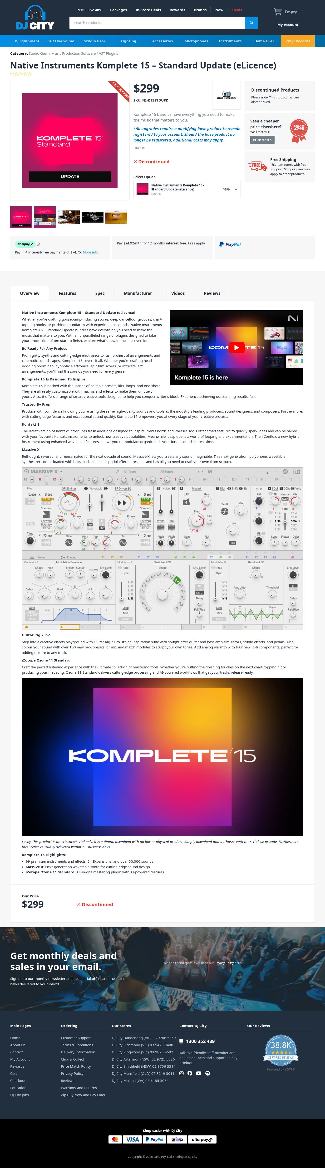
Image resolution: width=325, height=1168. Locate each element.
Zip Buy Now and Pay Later (83, 1094)
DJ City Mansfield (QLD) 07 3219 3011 (143, 1073)
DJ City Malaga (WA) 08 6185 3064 (140, 1080)
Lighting (128, 41)
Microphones (196, 41)
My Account (288, 24)
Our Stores (121, 1025)
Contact (16, 1052)
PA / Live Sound (60, 41)
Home (15, 1037)
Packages (118, 9)
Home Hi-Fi (264, 41)
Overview (29, 293)
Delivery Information (78, 1052)
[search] (157, 23)
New (219, 9)
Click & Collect (72, 1059)
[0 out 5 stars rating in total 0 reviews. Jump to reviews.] (162, 74)
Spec (100, 293)
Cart (13, 1073)
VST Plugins (108, 53)
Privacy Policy (224, 963)
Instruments (230, 41)
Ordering (69, 1025)
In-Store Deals (148, 9)
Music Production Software (73, 53)
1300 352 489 (89, 9)
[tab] (29, 293)
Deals (237, 9)
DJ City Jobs (19, 1094)
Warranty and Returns (79, 1087)
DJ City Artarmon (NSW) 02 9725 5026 (143, 1059)
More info (90, 252)
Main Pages (20, 1025)
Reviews (212, 293)
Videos (178, 293)
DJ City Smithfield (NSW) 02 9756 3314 (144, 1066)
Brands (200, 9)
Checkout (17, 1080)
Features (67, 293)
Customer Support (76, 1037)
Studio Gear (94, 41)
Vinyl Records (298, 41)
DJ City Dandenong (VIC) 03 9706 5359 (144, 1037)
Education (18, 1087)
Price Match (262, 140)
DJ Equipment (27, 41)
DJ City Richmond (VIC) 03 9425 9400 (142, 1044)
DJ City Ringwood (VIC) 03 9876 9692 (142, 1052)
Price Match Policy (76, 1066)
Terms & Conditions (77, 1044)
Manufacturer (138, 293)
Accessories (162, 41)
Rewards (177, 9)
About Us (17, 1044)
